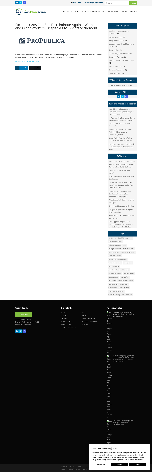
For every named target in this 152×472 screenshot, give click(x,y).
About (69, 12)
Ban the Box (112, 238)
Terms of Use (66, 324)
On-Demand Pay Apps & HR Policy (121, 206)
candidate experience (115, 242)
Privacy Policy (66, 321)
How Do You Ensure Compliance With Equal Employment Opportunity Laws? (120, 132)
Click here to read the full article (27, 61)
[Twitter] (20, 3)
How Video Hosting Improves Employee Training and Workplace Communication (121, 112)
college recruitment (114, 245)
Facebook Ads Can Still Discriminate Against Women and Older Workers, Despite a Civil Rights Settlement (122, 164)
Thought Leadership (110, 12)
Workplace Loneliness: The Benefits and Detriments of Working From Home (122, 147)
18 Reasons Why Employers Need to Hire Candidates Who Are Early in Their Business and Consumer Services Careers (123, 359)
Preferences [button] (139, 460)
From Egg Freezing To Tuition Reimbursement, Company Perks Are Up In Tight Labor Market (121, 224)
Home (63, 12)
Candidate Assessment (125, 238)
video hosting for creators (116, 291)
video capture (112, 288)
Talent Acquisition (115, 73)
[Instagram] (24, 3)
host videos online (128, 249)
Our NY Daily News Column (119, 53)
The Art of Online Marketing (80, 469)
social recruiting (113, 277)
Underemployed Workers (125, 281)
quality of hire (128, 263)
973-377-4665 (26, 325)
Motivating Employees (128, 252)
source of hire (125, 277)
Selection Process (129, 273)
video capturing (124, 288)
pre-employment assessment (117, 259)
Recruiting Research (116, 57)
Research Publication (116, 70)
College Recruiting (116, 37)
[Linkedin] (17, 3)
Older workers (114, 50)
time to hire (112, 281)
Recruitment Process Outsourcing (121, 60)
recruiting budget (113, 266)
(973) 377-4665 (77, 3)
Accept (137, 465)
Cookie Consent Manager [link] (100, 448)
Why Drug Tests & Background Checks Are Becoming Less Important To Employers (120, 194)
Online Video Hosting (114, 256)
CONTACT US (23, 314)
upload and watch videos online (118, 284)
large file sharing (113, 252)
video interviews (127, 295)
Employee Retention (114, 249)
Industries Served (91, 12)
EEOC (124, 245)
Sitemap (85, 324)
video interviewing (114, 295)
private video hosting (114, 263)
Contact (133, 12)
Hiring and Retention (116, 40)
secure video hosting (114, 273)
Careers (124, 12)
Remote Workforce (115, 66)
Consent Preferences (68, 327)
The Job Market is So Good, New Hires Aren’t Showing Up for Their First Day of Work (121, 185)
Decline (119, 465)
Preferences (101, 465)
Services (78, 12)
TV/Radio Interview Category (119, 85)
